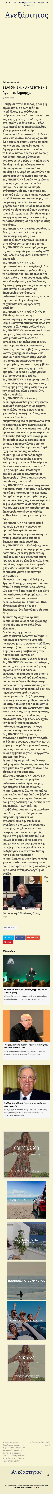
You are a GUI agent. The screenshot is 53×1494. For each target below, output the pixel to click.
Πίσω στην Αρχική (11, 82)
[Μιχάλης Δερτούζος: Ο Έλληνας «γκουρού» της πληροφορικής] (26, 1082)
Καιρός (41, 2)
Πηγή (5, 916)
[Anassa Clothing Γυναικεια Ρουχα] (26, 1178)
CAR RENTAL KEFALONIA (26, 1199)
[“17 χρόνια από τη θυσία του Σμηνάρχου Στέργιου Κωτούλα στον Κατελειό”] (26, 1026)
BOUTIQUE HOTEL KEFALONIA (26, 1241)
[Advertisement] (26, 52)
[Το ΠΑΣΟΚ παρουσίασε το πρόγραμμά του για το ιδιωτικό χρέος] (26, 971)
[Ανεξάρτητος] (26, 15)
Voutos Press (9, 928)
